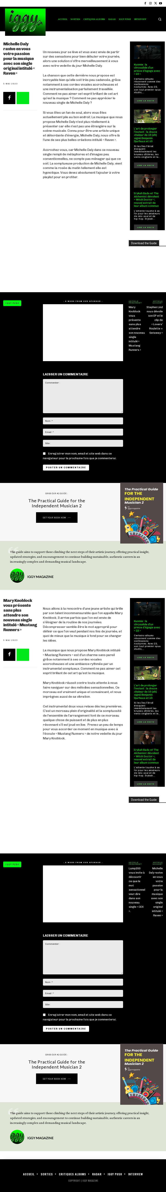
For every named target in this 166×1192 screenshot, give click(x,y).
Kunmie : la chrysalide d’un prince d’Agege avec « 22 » (147, 69)
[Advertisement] (83, 254)
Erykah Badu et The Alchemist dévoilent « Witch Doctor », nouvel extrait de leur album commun (146, 199)
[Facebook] (145, 3)
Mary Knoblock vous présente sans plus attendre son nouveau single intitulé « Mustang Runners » (137, 328)
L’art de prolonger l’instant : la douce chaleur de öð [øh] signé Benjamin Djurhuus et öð (145, 135)
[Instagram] (150, 3)
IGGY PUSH (12, 303)
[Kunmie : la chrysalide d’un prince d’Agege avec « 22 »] (147, 52)
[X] (155, 3)
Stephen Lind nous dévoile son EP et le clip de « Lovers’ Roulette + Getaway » (155, 320)
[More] (23, 98)
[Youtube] (160, 3)
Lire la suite (145, 101)
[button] (159, 19)
